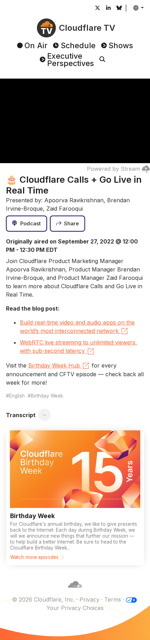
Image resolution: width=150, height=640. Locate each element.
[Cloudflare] (75, 591)
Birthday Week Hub (54, 365)
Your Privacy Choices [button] (75, 607)
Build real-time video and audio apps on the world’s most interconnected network (77, 326)
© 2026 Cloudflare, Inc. (43, 599)
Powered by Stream (113, 168)
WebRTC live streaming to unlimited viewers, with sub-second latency (78, 346)
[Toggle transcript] (44, 415)
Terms (112, 599)
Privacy (89, 599)
